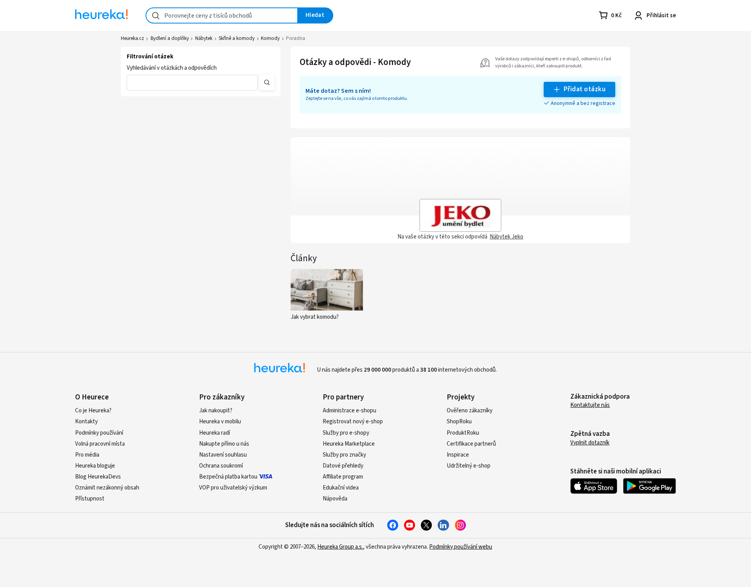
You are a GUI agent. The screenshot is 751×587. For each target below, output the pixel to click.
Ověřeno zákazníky (469, 410)
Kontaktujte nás (590, 405)
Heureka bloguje (95, 466)
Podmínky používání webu (460, 547)
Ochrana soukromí (221, 466)
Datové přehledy (343, 466)
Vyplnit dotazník (589, 443)
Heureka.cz (132, 38)
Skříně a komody (237, 38)
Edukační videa (341, 488)
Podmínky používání (99, 433)
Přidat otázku (584, 89)
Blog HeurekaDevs (98, 477)
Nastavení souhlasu (223, 455)
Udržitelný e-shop (468, 466)
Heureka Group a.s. (340, 547)
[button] (192, 82)
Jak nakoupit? (215, 410)
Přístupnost (89, 499)
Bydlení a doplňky (170, 38)
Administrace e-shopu (349, 410)
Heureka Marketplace (349, 444)
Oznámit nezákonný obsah (107, 488)
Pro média (87, 455)
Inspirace (458, 455)
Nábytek (203, 38)
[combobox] (222, 15)
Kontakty (86, 421)
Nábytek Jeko (506, 237)
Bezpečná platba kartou (228, 477)
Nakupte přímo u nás (224, 444)
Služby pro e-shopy (346, 433)
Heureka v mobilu (220, 421)
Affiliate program (343, 477)
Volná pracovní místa (100, 444)
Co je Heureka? (93, 410)
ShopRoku (459, 421)
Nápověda (335, 499)
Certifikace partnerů (471, 444)
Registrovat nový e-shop (353, 421)
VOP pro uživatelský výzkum (233, 488)
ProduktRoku (463, 433)
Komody (270, 38)
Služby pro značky (344, 455)
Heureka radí (214, 433)
